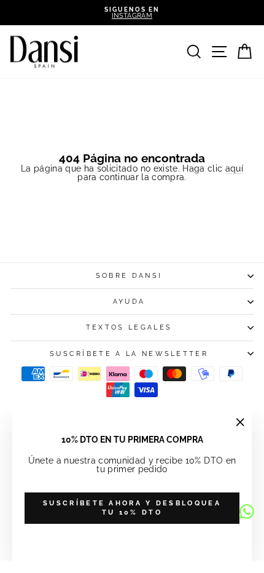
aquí (234, 168)
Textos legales (129, 327)
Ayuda (129, 302)
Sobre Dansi (129, 276)
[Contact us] (246, 511)
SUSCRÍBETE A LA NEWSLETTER (129, 354)
